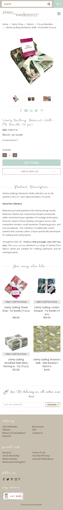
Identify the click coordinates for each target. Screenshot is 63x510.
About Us (6, 452)
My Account (37, 426)
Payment (6, 436)
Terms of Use (38, 452)
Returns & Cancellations (14, 432)
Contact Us (37, 432)
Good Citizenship (10, 455)
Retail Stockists (9, 458)
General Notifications (42, 458)
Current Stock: (10, 140)
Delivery (6, 429)
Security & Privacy (41, 455)
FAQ (34, 429)
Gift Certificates (10, 426)
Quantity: (6, 149)
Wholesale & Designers (13, 461)
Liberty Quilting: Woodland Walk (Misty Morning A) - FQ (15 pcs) (16, 363)
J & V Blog (13, 496)
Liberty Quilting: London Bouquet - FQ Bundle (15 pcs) (47, 311)
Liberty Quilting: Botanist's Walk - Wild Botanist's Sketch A (47, 363)
